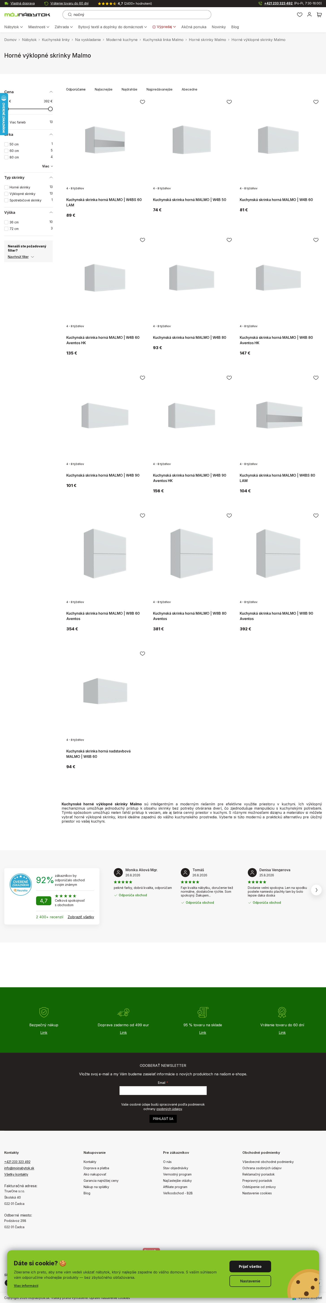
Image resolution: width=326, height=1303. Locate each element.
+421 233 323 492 (293, 3)
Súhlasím (250, 1266)
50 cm (31, 144)
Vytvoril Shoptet (310, 1298)
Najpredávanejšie (160, 89)
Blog (87, 1193)
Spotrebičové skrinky (31, 200)
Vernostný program (177, 1174)
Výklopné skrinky (31, 194)
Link (43, 1032)
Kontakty (90, 1162)
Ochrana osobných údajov (262, 1168)
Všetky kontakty (16, 1174)
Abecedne (189, 89)
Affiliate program (175, 1187)
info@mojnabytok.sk (19, 1168)
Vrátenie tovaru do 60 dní (69, 3)
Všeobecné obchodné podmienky (268, 1162)
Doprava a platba (96, 1168)
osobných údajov (169, 1109)
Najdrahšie (129, 89)
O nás (167, 1162)
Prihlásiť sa (163, 1119)
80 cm (31, 157)
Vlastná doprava (23, 3)
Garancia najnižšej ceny (101, 1180)
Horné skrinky (31, 187)
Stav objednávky (175, 1168)
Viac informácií (26, 1286)
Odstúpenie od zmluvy (259, 1187)
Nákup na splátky (96, 1187)
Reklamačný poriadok (258, 1174)
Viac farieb (31, 122)
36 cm (31, 222)
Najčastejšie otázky (177, 1180)
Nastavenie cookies (257, 1193)
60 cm (31, 151)
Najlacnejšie (103, 89)
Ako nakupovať (95, 1174)
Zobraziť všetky (81, 917)
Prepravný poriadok (257, 1180)
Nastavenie (250, 1281)
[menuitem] (13, 27)
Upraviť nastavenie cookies (109, 1298)
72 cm (31, 229)
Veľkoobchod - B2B (178, 1193)
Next (316, 890)
